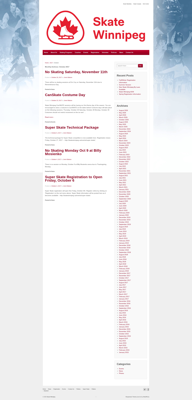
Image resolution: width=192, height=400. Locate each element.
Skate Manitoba (127, 4)
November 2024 (124, 129)
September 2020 (125, 199)
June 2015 (122, 343)
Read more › (49, 117)
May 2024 (122, 136)
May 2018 (122, 261)
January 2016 (124, 327)
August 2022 (123, 164)
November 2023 (124, 143)
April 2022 (122, 168)
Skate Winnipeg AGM (126, 92)
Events (85, 52)
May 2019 (122, 234)
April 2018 (122, 264)
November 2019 (124, 220)
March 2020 (123, 210)
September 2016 (125, 308)
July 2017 (122, 285)
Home (46, 52)
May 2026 (122, 113)
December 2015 (124, 329)
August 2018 (123, 255)
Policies (114, 52)
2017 (51, 63)
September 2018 (125, 252)
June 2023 (122, 152)
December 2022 (124, 157)
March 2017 (123, 294)
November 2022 (124, 159)
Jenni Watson (68, 77)
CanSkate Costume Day (65, 95)
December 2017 (124, 273)
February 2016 (124, 324)
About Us (54, 52)
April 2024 (122, 138)
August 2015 (123, 338)
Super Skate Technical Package (72, 127)
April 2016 (122, 320)
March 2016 (123, 322)
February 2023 (124, 154)
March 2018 (123, 266)
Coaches (78, 52)
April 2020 (122, 208)
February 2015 (124, 350)
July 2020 (122, 203)
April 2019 (122, 236)
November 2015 (124, 331)
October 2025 (124, 120)
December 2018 (124, 245)
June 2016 (122, 315)
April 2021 (122, 185)
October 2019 (124, 222)
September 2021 (125, 173)
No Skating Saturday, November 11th (76, 72)
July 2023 (122, 150)
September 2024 (125, 131)
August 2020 (123, 201)
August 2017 (123, 282)
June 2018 (122, 259)
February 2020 (124, 213)
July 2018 (122, 257)
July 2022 (122, 166)
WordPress (146, 396)
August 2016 (123, 310)
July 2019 (122, 229)
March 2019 (123, 238)
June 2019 (122, 231)
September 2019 (125, 224)
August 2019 (123, 227)
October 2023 (124, 145)
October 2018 (124, 250)
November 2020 (124, 194)
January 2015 (124, 352)
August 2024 (123, 134)
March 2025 (123, 127)
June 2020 (122, 206)
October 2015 (124, 334)
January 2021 (124, 189)
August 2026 (123, 110)
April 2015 (122, 345)
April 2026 (122, 115)
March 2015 (123, 348)
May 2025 (122, 124)
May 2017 (122, 289)
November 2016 (124, 303)
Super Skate (86, 389)
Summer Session (125, 85)
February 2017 (124, 296)
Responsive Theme (131, 396)
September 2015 (125, 336)
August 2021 (123, 175)
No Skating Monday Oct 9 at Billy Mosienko (73, 152)
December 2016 (124, 301)
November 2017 (124, 275)
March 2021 (123, 187)
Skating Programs (66, 52)
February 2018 (124, 268)
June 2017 (122, 287)
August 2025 (123, 122)
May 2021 (122, 182)
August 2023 (123, 147)
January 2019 (124, 243)
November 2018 (124, 248)
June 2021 (122, 180)
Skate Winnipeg (51, 396)
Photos (121, 373)
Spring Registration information (130, 94)
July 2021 (122, 178)
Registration (95, 52)
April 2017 (122, 292)
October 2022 (124, 161)
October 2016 (124, 306)
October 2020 (124, 196)
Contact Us (129, 52)
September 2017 (125, 280)
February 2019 (124, 241)
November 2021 (124, 171)
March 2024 (123, 140)
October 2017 (124, 278)
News (121, 52)
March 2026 (123, 117)
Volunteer (105, 52)
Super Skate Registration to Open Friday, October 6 (73, 178)
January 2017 (124, 299)
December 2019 (124, 217)
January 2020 (124, 215)
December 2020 (124, 192)
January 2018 (124, 271)
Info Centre (146, 4)
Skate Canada (137, 4)
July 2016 (122, 313)
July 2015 (122, 341)
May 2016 (122, 317)
